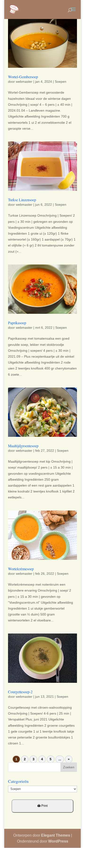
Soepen (60, 81)
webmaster (24, 81)
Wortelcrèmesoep (21, 568)
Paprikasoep (17, 322)
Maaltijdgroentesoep (23, 445)
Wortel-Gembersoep (23, 76)
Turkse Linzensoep (22, 199)
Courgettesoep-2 (20, 691)
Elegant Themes (55, 835)
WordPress (58, 841)
